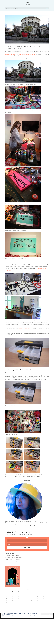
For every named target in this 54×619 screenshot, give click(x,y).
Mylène (40, 110)
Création (19, 48)
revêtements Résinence (13, 261)
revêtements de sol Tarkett (25, 328)
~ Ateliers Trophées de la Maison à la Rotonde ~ (23, 46)
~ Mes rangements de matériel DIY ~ (18, 370)
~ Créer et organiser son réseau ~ (12, 555)
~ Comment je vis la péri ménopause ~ (13, 557)
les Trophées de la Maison (36, 55)
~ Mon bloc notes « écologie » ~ (12, 561)
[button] (23, 392)
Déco (19, 372)
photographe (24, 522)
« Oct (6, 604)
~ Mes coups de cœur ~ (10, 562)
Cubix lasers (23, 320)
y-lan (8, 48)
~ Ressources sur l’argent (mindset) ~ (13, 559)
